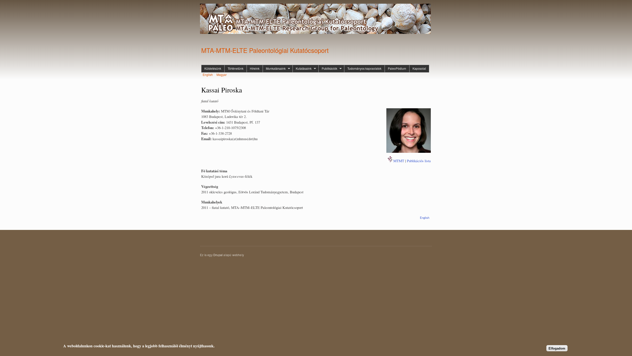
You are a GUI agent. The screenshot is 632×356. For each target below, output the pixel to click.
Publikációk (327, 68)
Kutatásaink (302, 68)
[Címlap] (316, 19)
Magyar (222, 74)
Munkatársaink (274, 68)
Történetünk (235, 68)
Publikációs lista (419, 160)
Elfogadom (557, 348)
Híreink (254, 68)
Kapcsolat (419, 68)
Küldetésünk (212, 68)
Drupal (218, 255)
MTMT (398, 160)
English (208, 74)
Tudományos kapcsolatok (364, 68)
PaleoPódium (397, 68)
